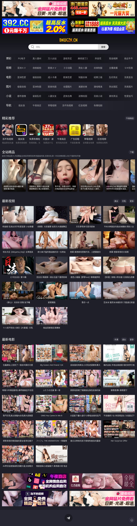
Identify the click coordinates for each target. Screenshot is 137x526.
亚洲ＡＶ (21, 67)
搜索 (103, 46)
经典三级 (98, 77)
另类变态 (128, 77)
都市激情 (21, 96)
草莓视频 (52, 105)
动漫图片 (67, 86)
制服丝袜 (83, 77)
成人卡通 (52, 77)
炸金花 (98, 58)
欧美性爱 (67, 77)
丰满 (116, 339)
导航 (8, 105)
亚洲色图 (37, 86)
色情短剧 (98, 105)
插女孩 (21, 105)
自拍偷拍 (37, 67)
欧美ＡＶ (52, 67)
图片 (8, 86)
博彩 (8, 58)
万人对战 (52, 58)
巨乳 (124, 201)
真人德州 (37, 58)
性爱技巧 (128, 96)
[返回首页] (132, 520)
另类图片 (128, 86)
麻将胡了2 (83, 58)
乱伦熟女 (113, 77)
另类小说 (98, 96)
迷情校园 (83, 96)
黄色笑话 (113, 96)
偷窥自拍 (21, 86)
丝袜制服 (98, 67)
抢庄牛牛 (128, 58)
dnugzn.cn (68, 40)
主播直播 (113, 67)
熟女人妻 (83, 67)
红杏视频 (83, 105)
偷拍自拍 (37, 77)
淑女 (124, 339)
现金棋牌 (113, 58)
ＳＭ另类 (128, 67)
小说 (8, 96)
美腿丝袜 (83, 86)
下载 (132, 152)
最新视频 (8, 201)
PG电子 (21, 58)
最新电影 (8, 339)
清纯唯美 (98, 86)
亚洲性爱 (21, 77)
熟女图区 (113, 86)
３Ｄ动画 (67, 67)
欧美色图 (52, 86)
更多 (132, 201)
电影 (8, 77)
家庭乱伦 (37, 96)
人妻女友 (52, 96)
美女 (116, 201)
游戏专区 (67, 58)
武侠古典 (67, 96)
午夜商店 (37, 105)
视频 (8, 68)
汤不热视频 (67, 105)
